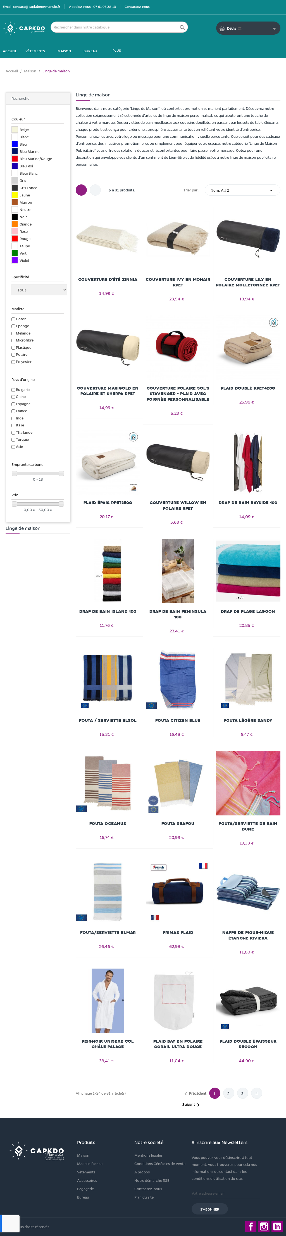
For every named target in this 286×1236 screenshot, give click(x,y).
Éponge (22, 325)
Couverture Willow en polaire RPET (178, 505)
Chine (21, 396)
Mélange (23, 333)
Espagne (23, 403)
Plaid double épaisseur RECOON (248, 1044)
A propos (142, 1171)
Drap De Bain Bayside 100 (248, 503)
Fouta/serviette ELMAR (108, 932)
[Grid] (81, 190)
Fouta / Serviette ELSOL (108, 720)
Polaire (21, 354)
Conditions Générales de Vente (159, 1163)
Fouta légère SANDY (248, 720)
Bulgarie (23, 389)
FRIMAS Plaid (178, 932)
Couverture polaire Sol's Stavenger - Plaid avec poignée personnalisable (178, 394)
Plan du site (144, 1197)
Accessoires (87, 1180)
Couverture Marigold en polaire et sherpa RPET (108, 391)
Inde (19, 418)
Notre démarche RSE (152, 1180)
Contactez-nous (137, 6)
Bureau (83, 1197)
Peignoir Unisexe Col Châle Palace (108, 1044)
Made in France (90, 1163)
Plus (117, 50)
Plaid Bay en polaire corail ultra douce (178, 1044)
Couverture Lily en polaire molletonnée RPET (248, 282)
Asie (19, 446)
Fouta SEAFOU (177, 823)
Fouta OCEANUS (107, 823)
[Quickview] (108, 239)
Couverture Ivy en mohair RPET (178, 282)
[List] (95, 190)
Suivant (192, 1105)
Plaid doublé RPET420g (248, 388)
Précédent (194, 1093)
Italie (20, 425)
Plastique (23, 347)
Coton (21, 318)
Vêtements (86, 1171)
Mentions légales (148, 1155)
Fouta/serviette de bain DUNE (248, 826)
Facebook (250, 1226)
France (21, 410)
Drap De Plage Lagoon (248, 611)
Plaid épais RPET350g (108, 503)
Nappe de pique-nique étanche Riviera (248, 935)
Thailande (24, 432)
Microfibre (25, 340)
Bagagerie (85, 1188)
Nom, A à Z (243, 190)
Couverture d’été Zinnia (107, 279)
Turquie (22, 439)
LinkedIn (277, 1226)
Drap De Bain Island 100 (107, 611)
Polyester (24, 361)
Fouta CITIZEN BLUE (178, 720)
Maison (83, 1155)
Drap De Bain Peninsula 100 (177, 614)
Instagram (264, 1226)
